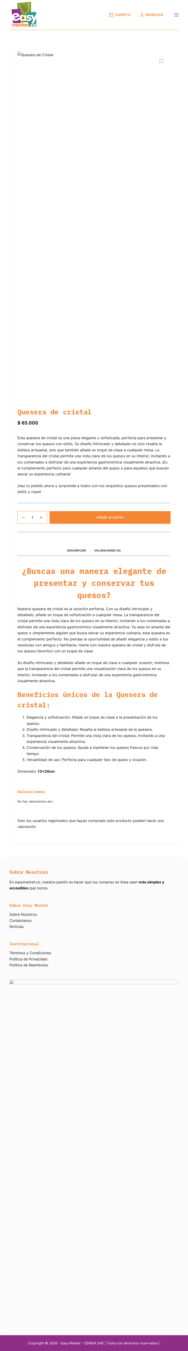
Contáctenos (20, 920)
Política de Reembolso (28, 965)
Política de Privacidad (28, 959)
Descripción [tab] (76, 550)
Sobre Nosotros (23, 914)
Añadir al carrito (110, 517)
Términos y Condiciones (30, 953)
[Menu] (176, 15)
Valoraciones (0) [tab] (107, 550)
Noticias (16, 926)
